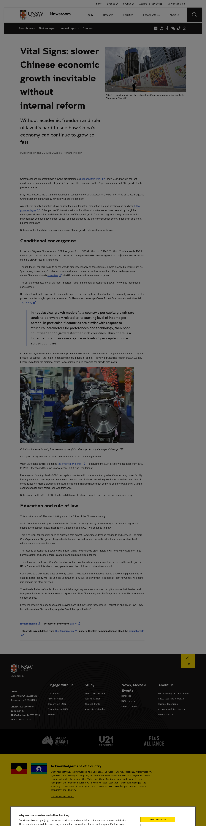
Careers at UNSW (57, 703)
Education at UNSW (58, 709)
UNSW (75, 623)
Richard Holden (31, 623)
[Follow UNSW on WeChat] (173, 28)
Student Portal (93, 703)
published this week (93, 179)
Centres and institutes (171, 709)
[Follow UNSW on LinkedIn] (155, 28)
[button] (188, 661)
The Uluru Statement (62, 796)
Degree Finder (92, 698)
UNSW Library (165, 714)
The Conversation (67, 631)
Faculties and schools (171, 698)
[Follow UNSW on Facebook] (167, 28)
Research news (129, 706)
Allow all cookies (158, 819)
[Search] (194, 15)
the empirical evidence (72, 463)
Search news (27, 28)
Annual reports (69, 28)
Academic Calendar (95, 709)
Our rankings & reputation (173, 693)
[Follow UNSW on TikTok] (178, 28)
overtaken (55, 275)
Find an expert (47, 28)
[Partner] (59, 15)
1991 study (28, 302)
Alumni (51, 714)
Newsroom (126, 695)
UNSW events (128, 701)
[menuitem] (90, 14)
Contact (88, 28)
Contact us (54, 693)
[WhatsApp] (184, 28)
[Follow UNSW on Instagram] (161, 28)
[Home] (31, 15)
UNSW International (95, 693)
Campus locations (168, 703)
